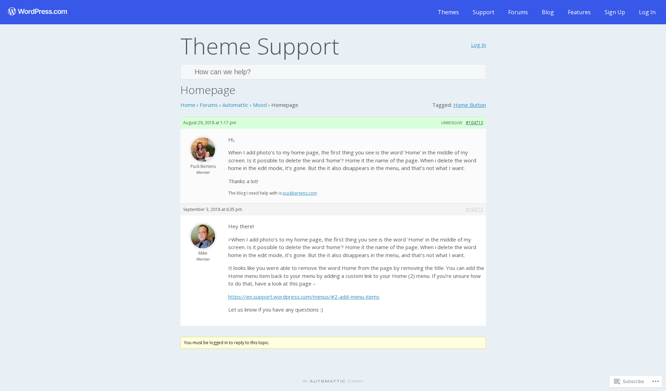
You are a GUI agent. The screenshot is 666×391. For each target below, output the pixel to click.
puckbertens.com (300, 193)
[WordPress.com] (37, 12)
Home (187, 104)
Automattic (235, 104)
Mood (260, 104)
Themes (448, 12)
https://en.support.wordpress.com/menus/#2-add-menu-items (303, 296)
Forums (518, 12)
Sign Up (615, 12)
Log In (647, 12)
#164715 (474, 209)
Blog (548, 12)
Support (483, 12)
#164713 (474, 123)
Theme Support (259, 46)
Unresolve (451, 122)
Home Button (469, 104)
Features (579, 12)
